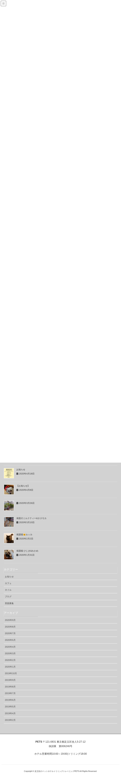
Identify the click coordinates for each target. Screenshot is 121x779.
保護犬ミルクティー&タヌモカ (31, 518)
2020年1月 (10, 666)
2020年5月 (10, 640)
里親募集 (9, 603)
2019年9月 (10, 680)
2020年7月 (10, 633)
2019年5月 (10, 706)
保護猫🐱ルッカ (24, 534)
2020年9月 (10, 620)
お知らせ (20, 469)
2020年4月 (10, 647)
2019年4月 (10, 713)
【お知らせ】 (23, 486)
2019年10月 (11, 673)
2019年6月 (10, 700)
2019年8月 (10, 686)
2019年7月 (10, 693)
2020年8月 (10, 626)
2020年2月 (10, 660)
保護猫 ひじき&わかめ (27, 551)
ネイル (8, 590)
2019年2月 (10, 720)
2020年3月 (10, 653)
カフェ (8, 583)
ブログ (8, 596)
